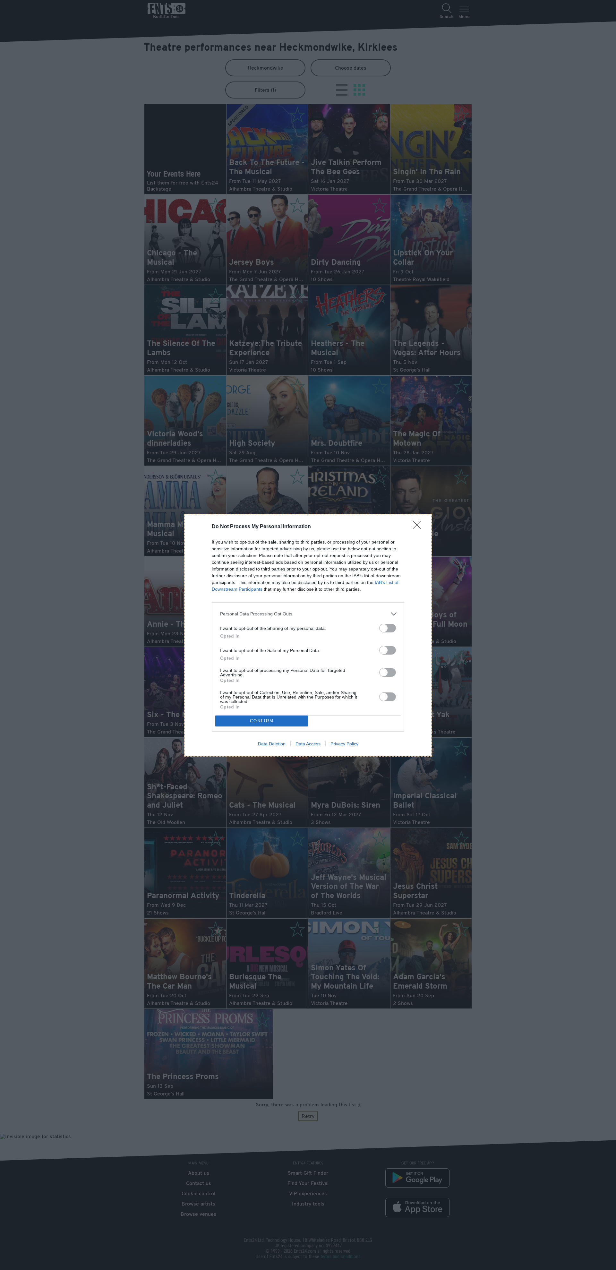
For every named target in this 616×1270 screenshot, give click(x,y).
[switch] (387, 628)
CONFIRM (262, 720)
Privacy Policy (344, 743)
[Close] (419, 527)
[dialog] (308, 635)
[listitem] (308, 614)
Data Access (308, 743)
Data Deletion (272, 743)
